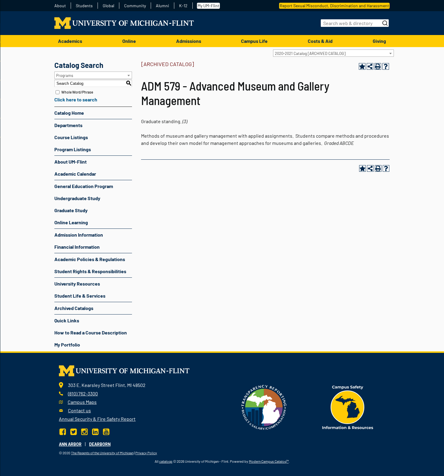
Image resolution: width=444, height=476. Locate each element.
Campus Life (254, 41)
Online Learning (71, 222)
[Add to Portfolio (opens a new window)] (362, 66)
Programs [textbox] (64, 75)
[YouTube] (106, 431)
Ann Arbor (70, 444)
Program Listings (72, 149)
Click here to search (75, 99)
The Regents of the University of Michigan (102, 453)
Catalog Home (69, 113)
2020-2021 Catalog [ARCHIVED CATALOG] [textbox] (310, 53)
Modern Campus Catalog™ (269, 461)
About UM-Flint (70, 162)
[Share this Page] (370, 66)
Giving (379, 41)
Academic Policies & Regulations (89, 259)
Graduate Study (71, 210)
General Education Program (83, 186)
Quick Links (66, 320)
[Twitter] (74, 431)
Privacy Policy (146, 453)
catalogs (165, 461)
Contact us (79, 410)
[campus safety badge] (347, 407)
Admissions (188, 41)
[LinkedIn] (95, 431)
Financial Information (77, 247)
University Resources (77, 283)
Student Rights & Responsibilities (90, 271)
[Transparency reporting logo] (264, 407)
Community (135, 6)
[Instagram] (84, 431)
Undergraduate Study (77, 198)
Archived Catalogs (73, 308)
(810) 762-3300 (83, 393)
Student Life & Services (79, 296)
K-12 (183, 6)
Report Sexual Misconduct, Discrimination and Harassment (334, 5)
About (60, 6)
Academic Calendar (75, 174)
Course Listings (71, 137)
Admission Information (78, 235)
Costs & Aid (320, 41)
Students (84, 6)
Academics (70, 41)
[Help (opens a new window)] (385, 66)
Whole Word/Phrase (77, 92)
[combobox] (333, 53)
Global (108, 6)
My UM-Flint (208, 5)
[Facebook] (63, 431)
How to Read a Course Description (90, 332)
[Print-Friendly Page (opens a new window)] (378, 66)
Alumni (162, 6)
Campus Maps (82, 402)
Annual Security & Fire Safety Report (97, 419)
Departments (68, 125)
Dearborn (100, 444)
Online (129, 41)
